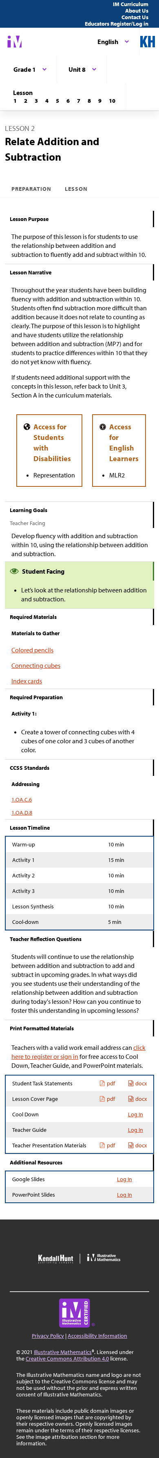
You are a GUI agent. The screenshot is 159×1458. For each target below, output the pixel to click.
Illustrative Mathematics (63, 1352)
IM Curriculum (130, 4)
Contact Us (134, 17)
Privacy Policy (48, 1335)
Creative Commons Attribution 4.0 (67, 1358)
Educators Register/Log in (116, 23)
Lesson (76, 188)
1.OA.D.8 (21, 812)
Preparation (31, 188)
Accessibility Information (97, 1335)
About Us (136, 10)
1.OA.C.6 (21, 799)
